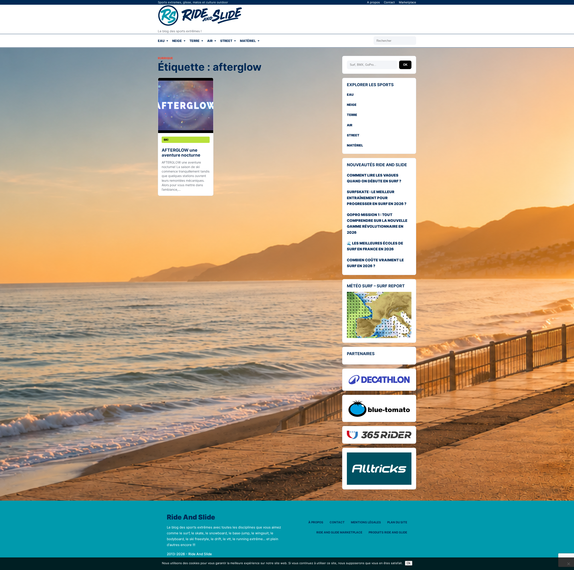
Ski (166, 139)
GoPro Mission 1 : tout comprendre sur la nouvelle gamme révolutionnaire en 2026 (377, 223)
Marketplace (407, 2)
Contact (389, 2)
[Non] (568, 563)
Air (210, 41)
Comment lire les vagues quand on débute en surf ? (374, 178)
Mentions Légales (366, 522)
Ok (409, 563)
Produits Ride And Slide (388, 532)
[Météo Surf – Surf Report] (379, 315)
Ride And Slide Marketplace (339, 532)
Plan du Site (397, 522)
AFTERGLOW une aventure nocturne (181, 153)
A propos (373, 2)
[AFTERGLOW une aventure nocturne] (185, 105)
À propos (315, 522)
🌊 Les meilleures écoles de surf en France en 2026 (375, 246)
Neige (177, 41)
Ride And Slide (191, 517)
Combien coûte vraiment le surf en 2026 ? (375, 263)
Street (226, 41)
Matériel (248, 41)
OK (405, 64)
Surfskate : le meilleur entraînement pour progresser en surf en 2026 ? (377, 198)
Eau (161, 41)
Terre (194, 41)
